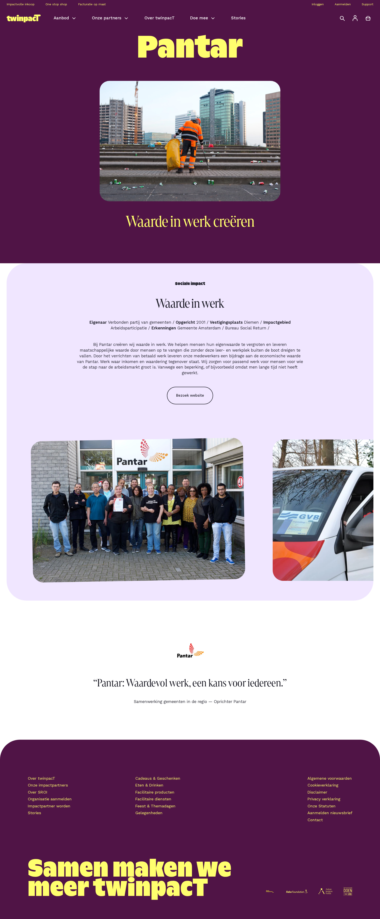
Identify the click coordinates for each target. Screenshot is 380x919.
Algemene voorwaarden (329, 778)
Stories (34, 812)
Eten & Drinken (149, 785)
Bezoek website (190, 395)
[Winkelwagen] (368, 18)
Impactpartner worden (49, 806)
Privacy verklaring (323, 799)
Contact (315, 819)
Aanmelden (343, 4)
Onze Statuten (321, 806)
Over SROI (37, 792)
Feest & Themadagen (155, 806)
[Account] (355, 18)
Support (367, 4)
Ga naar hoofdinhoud (30, 13)
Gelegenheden (149, 812)
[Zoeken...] (342, 18)
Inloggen (318, 4)
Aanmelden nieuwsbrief (329, 812)
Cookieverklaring (322, 785)
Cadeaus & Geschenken (157, 778)
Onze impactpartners (48, 785)
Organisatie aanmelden (50, 799)
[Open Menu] (12, 18)
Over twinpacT (41, 778)
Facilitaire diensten (153, 799)
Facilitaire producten (154, 792)
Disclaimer (317, 792)
